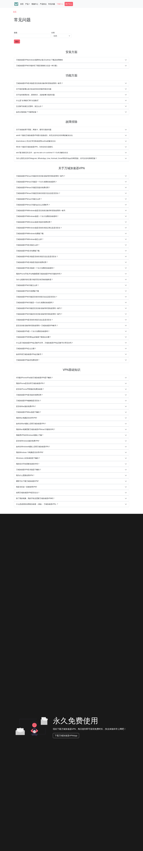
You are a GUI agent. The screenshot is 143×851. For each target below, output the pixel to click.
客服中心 (35, 4)
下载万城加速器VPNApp (66, 735)
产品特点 (43, 4)
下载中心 (60, 4)
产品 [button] (27, 4)
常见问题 (51, 4)
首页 (22, 4)
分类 (53, 32)
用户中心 (68, 4)
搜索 (15, 32)
